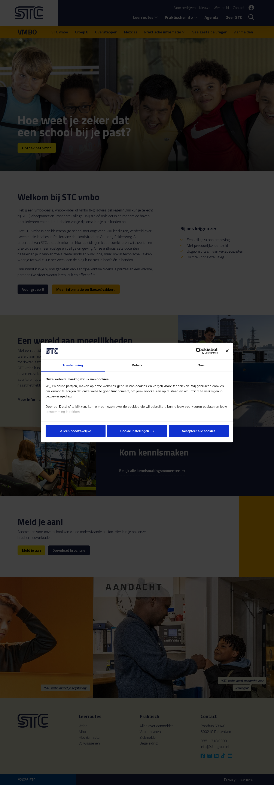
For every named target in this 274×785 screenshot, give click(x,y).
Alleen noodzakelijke (75, 431)
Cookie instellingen (134, 431)
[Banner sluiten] (227, 350)
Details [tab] (137, 365)
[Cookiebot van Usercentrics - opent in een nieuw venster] (199, 351)
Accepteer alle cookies (198, 431)
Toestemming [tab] (73, 365)
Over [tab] (201, 365)
